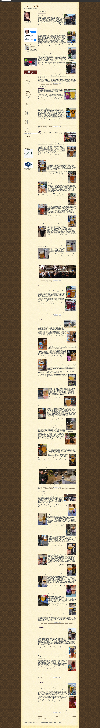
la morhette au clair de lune (55, 623)
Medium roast (41, 627)
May (26, 101)
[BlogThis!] (56, 83)
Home (57, 716)
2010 (26, 122)
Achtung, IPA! (27, 83)
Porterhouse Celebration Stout (33, 46)
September (27, 96)
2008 (26, 124)
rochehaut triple (71, 623)
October (27, 95)
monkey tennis (64, 281)
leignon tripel (66, 623)
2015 (26, 116)
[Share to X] (57, 83)
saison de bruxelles (65, 488)
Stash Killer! (27, 45)
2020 (26, 111)
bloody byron (42, 488)
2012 (26, 120)
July (26, 98)
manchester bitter (59, 281)
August (27, 97)
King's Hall (48, 140)
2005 (26, 128)
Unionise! (27, 93)
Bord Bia (29, 169)
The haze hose (27, 91)
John (69, 237)
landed (50, 646)
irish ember (47, 84)
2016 (26, 115)
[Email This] (55, 83)
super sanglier (73, 488)
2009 (26, 123)
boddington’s (45, 281)
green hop (49, 281)
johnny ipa (49, 623)
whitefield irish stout (55, 84)
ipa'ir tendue (45, 623)
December (27, 80)
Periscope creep (28, 92)
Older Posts (74, 716)
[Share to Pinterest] (60, 83)
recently (41, 669)
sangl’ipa (69, 488)
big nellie (42, 281)
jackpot (47, 127)
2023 (26, 107)
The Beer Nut (32, 6)
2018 (26, 113)
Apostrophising (28, 87)
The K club (40, 682)
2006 (26, 127)
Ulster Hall (53, 138)
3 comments (50, 677)
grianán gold (53, 281)
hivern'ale (42, 623)
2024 (26, 106)
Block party (27, 84)
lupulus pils (57, 488)
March (27, 103)
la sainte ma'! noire (61, 623)
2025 (26, 79)
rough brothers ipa (69, 281)
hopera (46, 488)
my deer (61, 488)
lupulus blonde (53, 488)
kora (55, 281)
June (26, 99)
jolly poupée (49, 488)
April (26, 102)
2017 (26, 114)
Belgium (56, 136)
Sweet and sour (28, 85)
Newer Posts (40, 716)
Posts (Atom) (45, 718)
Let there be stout (28, 82)
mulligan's (51, 84)
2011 (26, 121)
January (27, 105)
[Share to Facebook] (59, 83)
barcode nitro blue (43, 84)
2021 (26, 110)
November (27, 81)
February (27, 104)
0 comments (50, 126)
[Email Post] (53, 126)
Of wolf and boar (28, 86)
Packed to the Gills (28, 94)
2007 (26, 125)
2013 (26, 119)
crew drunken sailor (43, 127)
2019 (26, 112)
